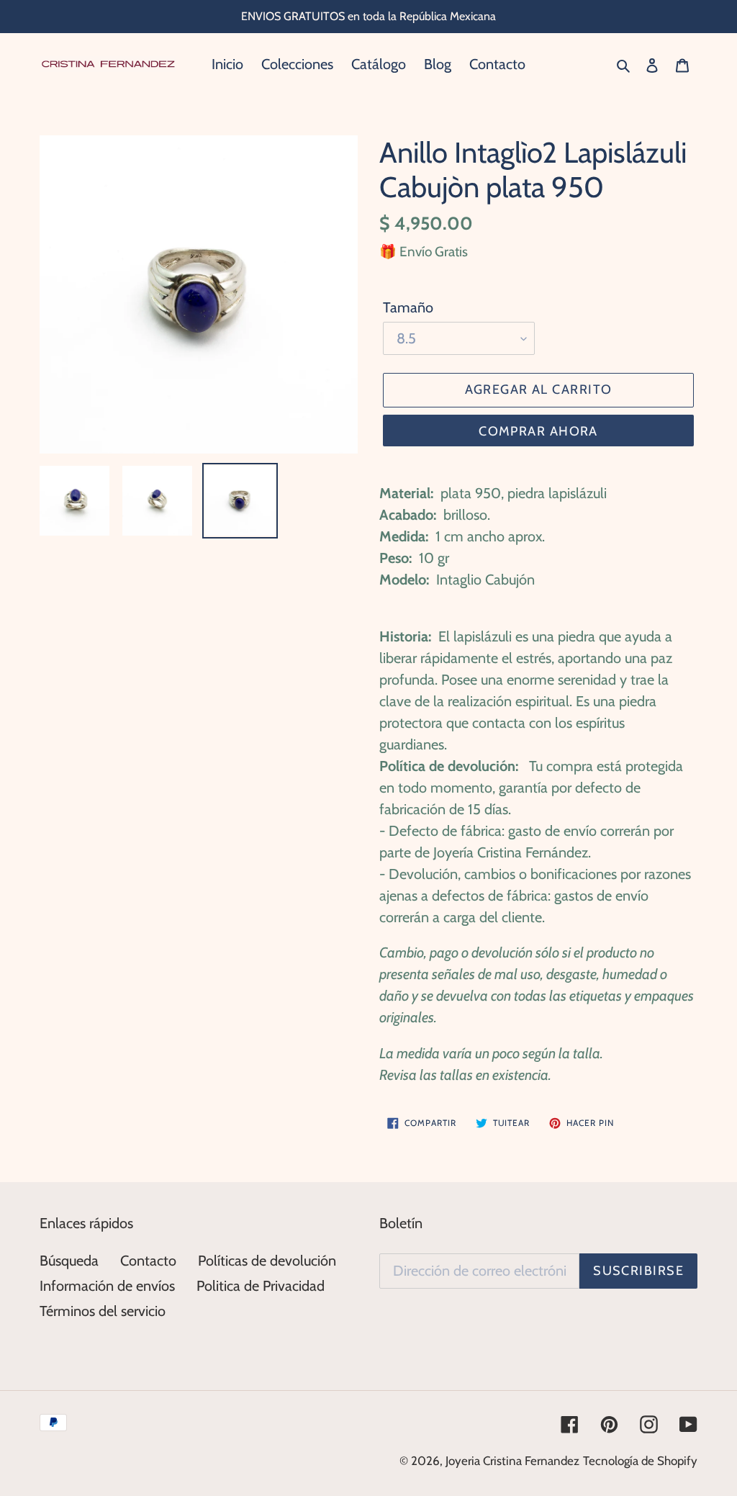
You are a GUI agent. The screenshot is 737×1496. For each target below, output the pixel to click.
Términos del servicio (103, 1311)
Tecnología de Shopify (640, 1461)
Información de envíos (107, 1285)
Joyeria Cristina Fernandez (512, 1461)
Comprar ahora (538, 431)
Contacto (148, 1260)
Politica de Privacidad (260, 1285)
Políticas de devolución (267, 1260)
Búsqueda (69, 1260)
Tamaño (408, 307)
